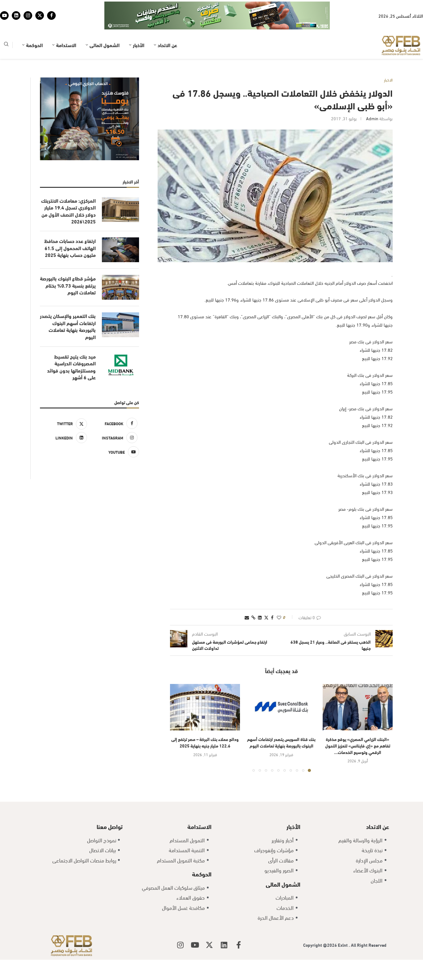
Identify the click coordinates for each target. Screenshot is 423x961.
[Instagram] (28, 6)
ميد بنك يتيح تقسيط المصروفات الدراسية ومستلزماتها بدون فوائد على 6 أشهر (71, 347)
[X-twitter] (209, 925)
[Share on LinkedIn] (260, 598)
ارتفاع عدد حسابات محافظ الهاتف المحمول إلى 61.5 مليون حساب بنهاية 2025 (70, 228)
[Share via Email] (247, 598)
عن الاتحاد (167, 25)
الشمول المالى (104, 25)
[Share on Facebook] (272, 598)
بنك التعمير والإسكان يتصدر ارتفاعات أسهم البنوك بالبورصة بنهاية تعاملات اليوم (68, 307)
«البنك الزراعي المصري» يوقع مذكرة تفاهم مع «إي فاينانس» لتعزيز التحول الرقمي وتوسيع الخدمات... (357, 726)
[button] (178, 708)
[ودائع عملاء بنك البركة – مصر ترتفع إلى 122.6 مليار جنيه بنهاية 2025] (205, 688)
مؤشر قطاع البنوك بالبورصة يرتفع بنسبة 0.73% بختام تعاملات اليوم (68, 266)
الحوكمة (34, 25)
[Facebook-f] (238, 925)
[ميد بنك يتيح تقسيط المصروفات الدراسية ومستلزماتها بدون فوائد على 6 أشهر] (120, 346)
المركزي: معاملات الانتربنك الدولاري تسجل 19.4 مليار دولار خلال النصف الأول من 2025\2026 (68, 191)
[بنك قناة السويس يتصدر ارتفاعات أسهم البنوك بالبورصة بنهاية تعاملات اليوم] (281, 688)
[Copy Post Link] (253, 598)
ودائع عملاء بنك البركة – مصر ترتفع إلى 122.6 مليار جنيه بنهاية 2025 (205, 723)
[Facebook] (51, 6)
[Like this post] (279, 598)
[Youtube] (4, 6)
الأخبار (138, 25)
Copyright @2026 (320, 925)
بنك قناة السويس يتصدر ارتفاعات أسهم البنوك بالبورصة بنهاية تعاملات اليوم (281, 723)
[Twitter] (39, 6)
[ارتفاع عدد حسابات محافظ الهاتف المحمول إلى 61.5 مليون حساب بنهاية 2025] (120, 230)
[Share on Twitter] (266, 598)
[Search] (6, 26)
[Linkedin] (16, 6)
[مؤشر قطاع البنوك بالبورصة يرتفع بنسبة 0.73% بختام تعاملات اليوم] (120, 268)
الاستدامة (66, 25)
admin (372, 99)
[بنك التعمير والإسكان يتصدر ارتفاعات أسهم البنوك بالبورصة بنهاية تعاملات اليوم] (120, 305)
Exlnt (343, 925)
